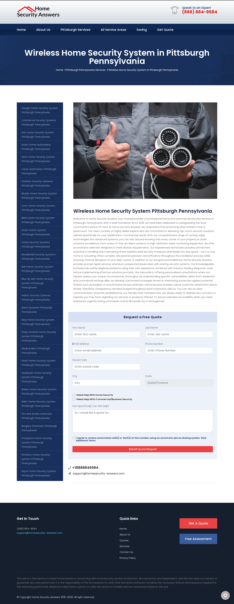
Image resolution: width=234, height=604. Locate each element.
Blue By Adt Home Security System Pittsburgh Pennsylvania (37, 283)
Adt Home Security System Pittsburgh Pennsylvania (37, 269)
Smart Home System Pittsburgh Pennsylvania (35, 232)
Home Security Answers (46, 597)
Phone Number (154, 344)
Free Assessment (198, 539)
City (74, 376)
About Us (43, 29)
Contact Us (126, 552)
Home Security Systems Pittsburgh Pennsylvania (35, 244)
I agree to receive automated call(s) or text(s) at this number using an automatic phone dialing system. (141, 439)
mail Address (80, 344)
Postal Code (79, 360)
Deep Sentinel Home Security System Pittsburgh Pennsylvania (38, 336)
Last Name (151, 327)
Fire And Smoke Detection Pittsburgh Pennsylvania (36, 416)
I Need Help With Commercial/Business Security (104, 399)
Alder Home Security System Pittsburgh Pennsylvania (38, 403)
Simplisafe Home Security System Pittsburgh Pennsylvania (36, 377)
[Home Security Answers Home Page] (38, 11)
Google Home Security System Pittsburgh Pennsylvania (39, 110)
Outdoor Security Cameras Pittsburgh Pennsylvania (37, 183)
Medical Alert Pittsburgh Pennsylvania (35, 350)
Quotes (124, 540)
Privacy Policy (128, 558)
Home (21, 29)
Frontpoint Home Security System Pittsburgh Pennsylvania (36, 442)
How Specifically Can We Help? (90, 406)
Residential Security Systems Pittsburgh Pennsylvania (38, 256)
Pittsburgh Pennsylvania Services (85, 70)
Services (125, 546)
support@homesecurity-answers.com (99, 473)
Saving (142, 29)
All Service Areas (113, 29)
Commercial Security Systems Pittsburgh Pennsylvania (38, 122)
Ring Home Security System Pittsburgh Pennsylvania (37, 322)
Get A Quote (198, 523)
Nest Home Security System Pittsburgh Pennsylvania (38, 159)
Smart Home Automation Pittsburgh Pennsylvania (36, 147)
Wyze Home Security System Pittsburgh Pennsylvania (38, 473)
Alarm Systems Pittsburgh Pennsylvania (36, 309)
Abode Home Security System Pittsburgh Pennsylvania (39, 195)
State (148, 376)
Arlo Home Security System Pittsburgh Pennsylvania (37, 134)
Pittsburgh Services (75, 29)
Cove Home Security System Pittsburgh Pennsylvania (38, 208)
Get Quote (165, 29)
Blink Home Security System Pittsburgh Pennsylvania (37, 220)
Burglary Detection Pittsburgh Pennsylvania (39, 428)
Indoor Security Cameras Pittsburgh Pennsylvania (36, 297)
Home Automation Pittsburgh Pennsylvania (38, 171)
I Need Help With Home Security (94, 395)
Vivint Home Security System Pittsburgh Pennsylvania (38, 363)
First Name (78, 327)
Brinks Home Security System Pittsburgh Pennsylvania (38, 391)
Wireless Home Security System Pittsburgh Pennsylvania (35, 459)
